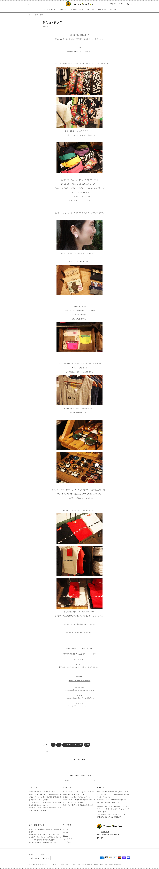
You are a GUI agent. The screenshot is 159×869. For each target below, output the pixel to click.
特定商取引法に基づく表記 (115, 864)
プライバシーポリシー (87, 864)
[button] (28, 4)
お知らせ (65, 835)
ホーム (31, 15)
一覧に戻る (80, 759)
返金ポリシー (76, 864)
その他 (87, 745)
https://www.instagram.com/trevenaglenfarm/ (79, 690)
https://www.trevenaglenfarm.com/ (79, 680)
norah (59, 745)
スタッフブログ (67, 839)
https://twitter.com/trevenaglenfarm (79, 706)
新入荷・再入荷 (39, 15)
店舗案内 (65, 832)
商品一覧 (65, 829)
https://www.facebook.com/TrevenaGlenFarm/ (79, 698)
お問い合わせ (67, 842)
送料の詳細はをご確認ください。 (110, 817)
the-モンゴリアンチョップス (72, 745)
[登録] (94, 781)
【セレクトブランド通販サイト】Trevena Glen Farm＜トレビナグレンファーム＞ (52, 864)
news (53, 745)
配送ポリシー (103, 864)
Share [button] (46, 751)
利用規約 (96, 864)
